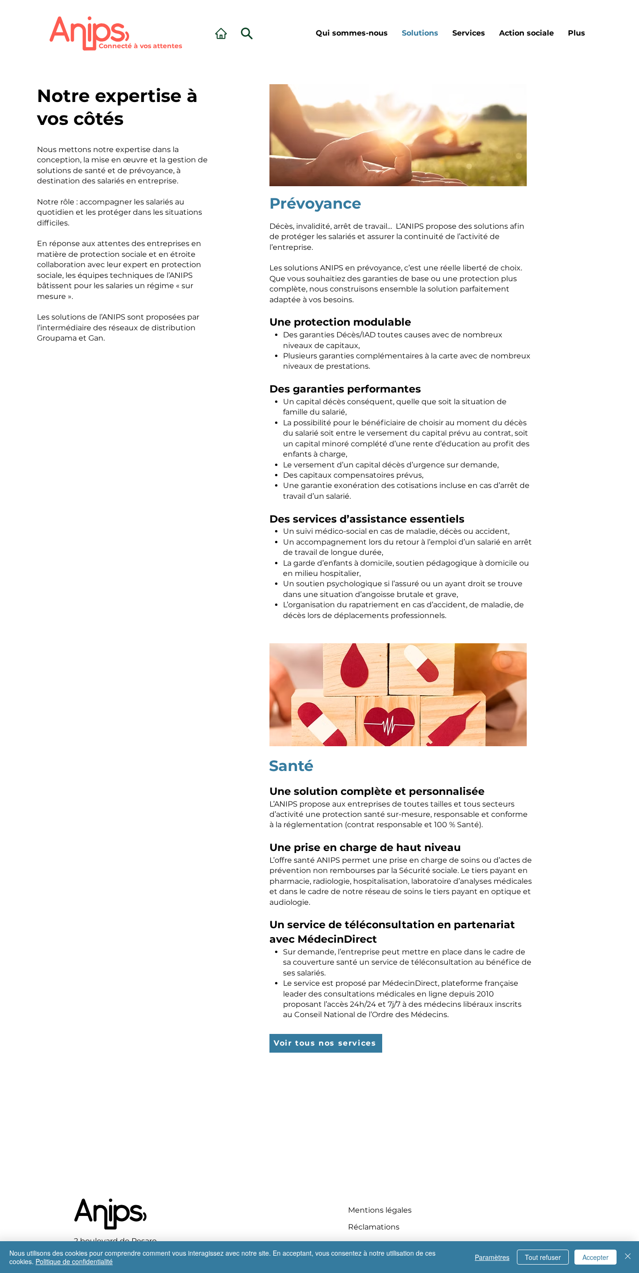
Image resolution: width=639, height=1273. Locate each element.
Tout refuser (543, 1257)
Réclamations (373, 1226)
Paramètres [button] (492, 1257)
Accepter (595, 1257)
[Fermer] (627, 1257)
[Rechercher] (221, 33)
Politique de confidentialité (74, 1261)
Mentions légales (380, 1210)
